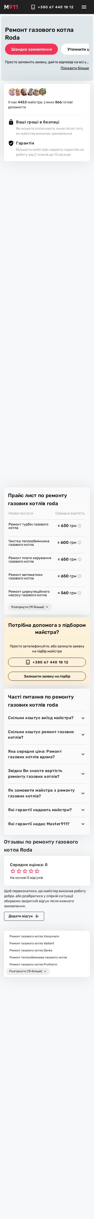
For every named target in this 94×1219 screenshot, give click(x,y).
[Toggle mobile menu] (84, 7)
